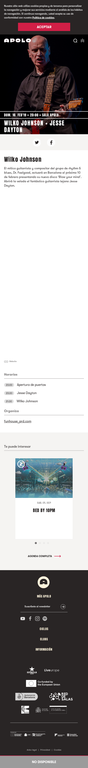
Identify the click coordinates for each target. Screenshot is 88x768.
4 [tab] (48, 543)
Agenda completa (40, 556)
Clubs (44, 639)
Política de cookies (43, 17)
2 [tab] (40, 543)
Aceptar (44, 27)
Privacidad (45, 750)
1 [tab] (36, 543)
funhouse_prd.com (17, 421)
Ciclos (44, 629)
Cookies (57, 750)
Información (44, 649)
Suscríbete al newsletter (37, 606)
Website (13, 361)
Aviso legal (32, 750)
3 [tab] (44, 543)
